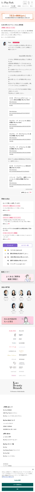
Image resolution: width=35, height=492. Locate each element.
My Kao (5, 447)
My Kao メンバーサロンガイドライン (12, 416)
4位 (17, 260)
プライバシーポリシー (7, 477)
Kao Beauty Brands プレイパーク (11, 450)
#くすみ (13, 27)
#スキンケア (5, 205)
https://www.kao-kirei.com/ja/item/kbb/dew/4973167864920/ (19, 170)
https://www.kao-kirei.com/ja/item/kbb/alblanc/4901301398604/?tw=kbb (20, 139)
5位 (16, 264)
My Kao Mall (6, 453)
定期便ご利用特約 (7, 426)
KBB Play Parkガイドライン (10, 413)
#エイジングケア (17, 217)
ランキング (10, 245)
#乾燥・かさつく (12, 205)
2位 (18, 253)
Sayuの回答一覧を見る (25, 55)
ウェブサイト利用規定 (7, 465)
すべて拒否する (17, 484)
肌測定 (19, 6)
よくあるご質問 (7, 436)
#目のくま (8, 27)
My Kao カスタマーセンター (10, 439)
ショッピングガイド (8, 423)
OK (17, 489)
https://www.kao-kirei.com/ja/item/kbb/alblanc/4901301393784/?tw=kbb (20, 126)
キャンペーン (25, 6)
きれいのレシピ (5, 6)
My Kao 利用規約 (7, 410)
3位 (18, 257)
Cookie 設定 (17, 480)
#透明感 (3, 27)
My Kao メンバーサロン (9, 456)
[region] (17, 479)
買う (31, 6)
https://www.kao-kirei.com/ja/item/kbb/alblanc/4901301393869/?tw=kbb (20, 152)
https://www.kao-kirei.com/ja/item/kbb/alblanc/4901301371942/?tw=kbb (20, 184)
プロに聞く (13, 6)
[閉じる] (33, 469)
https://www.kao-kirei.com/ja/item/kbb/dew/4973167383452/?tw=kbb (19, 113)
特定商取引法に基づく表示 (9, 429)
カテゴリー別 (24, 245)
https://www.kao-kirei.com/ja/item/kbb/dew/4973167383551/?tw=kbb (19, 103)
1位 (14, 250)
